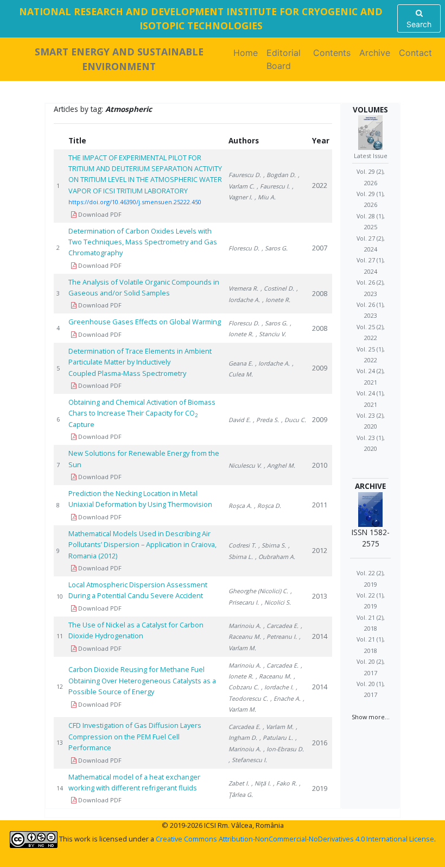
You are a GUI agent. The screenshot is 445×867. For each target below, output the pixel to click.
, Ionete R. (276, 300)
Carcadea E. (244, 726)
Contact (415, 52)
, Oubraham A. (275, 556)
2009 (319, 368)
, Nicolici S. (276, 602)
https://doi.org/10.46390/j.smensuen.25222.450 (134, 202)
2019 (319, 788)
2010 (319, 465)
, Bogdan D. (279, 175)
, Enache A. (285, 698)
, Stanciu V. (271, 334)
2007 (319, 248)
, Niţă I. (261, 783)
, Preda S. (266, 420)
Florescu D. (243, 248)
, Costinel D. (277, 288)
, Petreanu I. (280, 636)
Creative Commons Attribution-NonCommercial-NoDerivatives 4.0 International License (295, 839)
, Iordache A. (272, 363)
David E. (239, 420)
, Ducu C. (293, 420)
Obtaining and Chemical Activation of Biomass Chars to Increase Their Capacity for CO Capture (141, 413)
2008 (319, 293)
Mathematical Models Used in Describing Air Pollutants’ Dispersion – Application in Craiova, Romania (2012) (142, 545)
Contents (332, 52)
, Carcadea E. (280, 625)
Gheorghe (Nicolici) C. (258, 591)
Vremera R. (243, 288)
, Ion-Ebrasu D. (283, 749)
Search (418, 24)
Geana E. (240, 363)
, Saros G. (275, 248)
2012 (319, 550)
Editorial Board (283, 59)
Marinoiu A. (244, 625)
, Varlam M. (278, 726)
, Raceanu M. (273, 676)
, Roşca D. (267, 505)
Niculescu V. (245, 465)
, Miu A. (265, 197)
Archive (374, 52)
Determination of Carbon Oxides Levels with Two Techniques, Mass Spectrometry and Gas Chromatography (142, 242)
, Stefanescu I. (247, 760)
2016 (319, 742)
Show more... (371, 717)
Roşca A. (240, 505)
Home (247, 52)
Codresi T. (242, 545)
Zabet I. (238, 783)
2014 (319, 636)
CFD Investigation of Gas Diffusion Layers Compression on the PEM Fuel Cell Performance (134, 736)
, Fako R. (285, 783)
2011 (319, 505)
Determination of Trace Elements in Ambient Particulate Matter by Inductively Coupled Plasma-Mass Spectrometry (140, 362)
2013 (319, 596)
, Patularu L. (276, 737)
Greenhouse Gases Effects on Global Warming (144, 321)
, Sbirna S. (272, 545)
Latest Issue (370, 156)
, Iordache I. (277, 687)
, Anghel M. (279, 465)
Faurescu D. (244, 175)
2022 (319, 185)
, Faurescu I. (273, 186)
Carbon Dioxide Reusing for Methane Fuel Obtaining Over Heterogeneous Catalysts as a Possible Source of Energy (142, 680)
